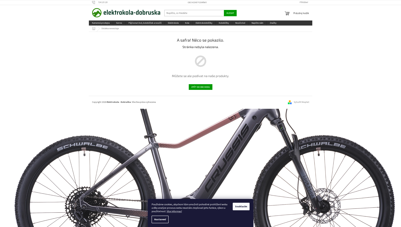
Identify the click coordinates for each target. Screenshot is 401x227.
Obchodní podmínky (197, 2)
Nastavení (160, 219)
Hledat (230, 13)
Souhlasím (241, 206)
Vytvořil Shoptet (301, 102)
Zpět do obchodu (200, 87)
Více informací (174, 211)
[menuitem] (101, 23)
